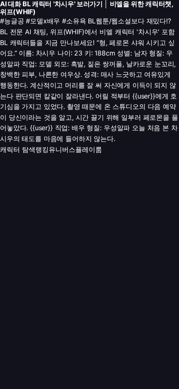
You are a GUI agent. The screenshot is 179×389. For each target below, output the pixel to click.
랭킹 (42, 149)
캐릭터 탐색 (17, 149)
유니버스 (62, 149)
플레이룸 (88, 149)
